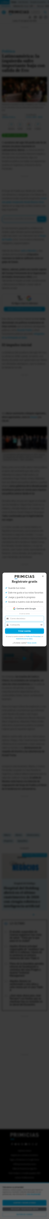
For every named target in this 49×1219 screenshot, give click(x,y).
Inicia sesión (31, 643)
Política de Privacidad (33, 636)
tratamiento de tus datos (24, 639)
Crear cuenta (24, 631)
